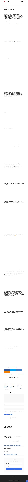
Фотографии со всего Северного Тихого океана (11, 454)
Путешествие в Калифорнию (17, 426)
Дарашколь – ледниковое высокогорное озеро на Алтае (7, 437)
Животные (7, 7)
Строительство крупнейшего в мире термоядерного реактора (18, 437)
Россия (18, 389)
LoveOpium (6, 1)
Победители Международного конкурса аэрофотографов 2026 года (8, 427)
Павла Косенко (10, 40)
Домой (5, 7)
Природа (21, 388)
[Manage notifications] (26, 480)
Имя (4, 404)
